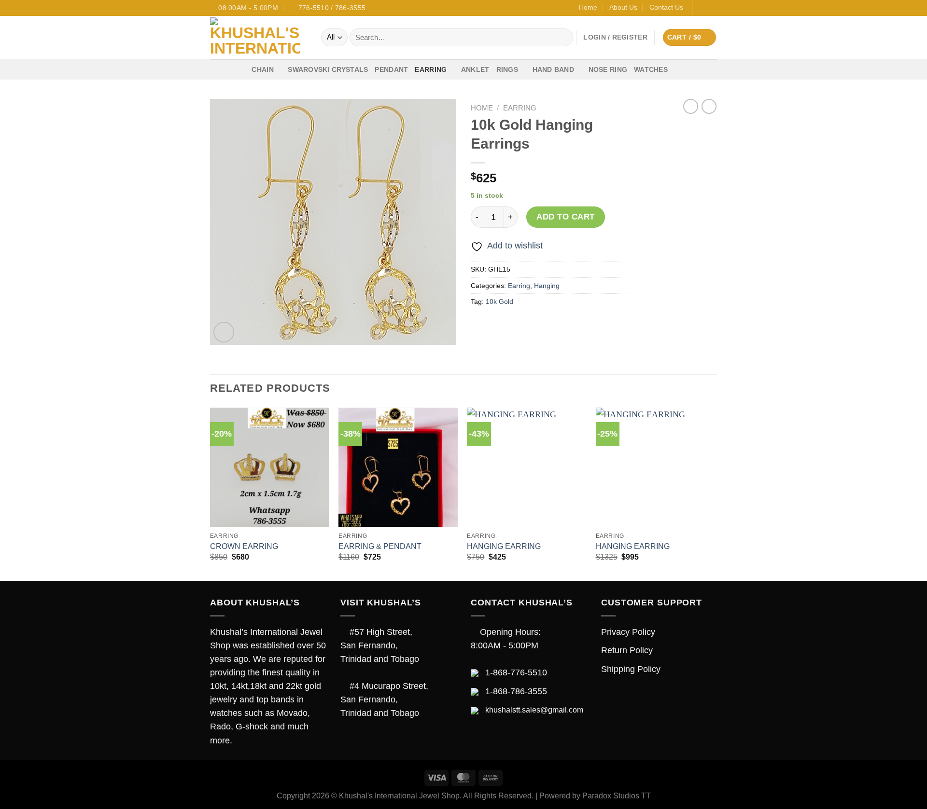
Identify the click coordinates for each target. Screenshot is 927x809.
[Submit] (562, 37)
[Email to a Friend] (518, 325)
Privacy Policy (628, 632)
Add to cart (565, 216)
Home (588, 7)
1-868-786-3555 (516, 691)
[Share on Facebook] (480, 325)
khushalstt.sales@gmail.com (534, 710)
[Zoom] (223, 332)
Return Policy (627, 650)
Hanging (547, 285)
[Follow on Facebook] (702, 8)
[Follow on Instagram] (712, 8)
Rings (507, 69)
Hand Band (554, 69)
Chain (262, 69)
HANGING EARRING (504, 546)
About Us (623, 7)
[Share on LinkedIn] (557, 325)
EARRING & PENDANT (379, 546)
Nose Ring (608, 69)
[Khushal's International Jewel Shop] (258, 37)
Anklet (475, 69)
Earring (431, 69)
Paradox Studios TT (616, 796)
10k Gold (499, 301)
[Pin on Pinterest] (538, 325)
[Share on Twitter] (499, 325)
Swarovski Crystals (328, 69)
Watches (651, 69)
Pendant (391, 69)
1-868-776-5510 (516, 672)
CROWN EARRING (244, 546)
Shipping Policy (630, 669)
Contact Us (666, 7)
